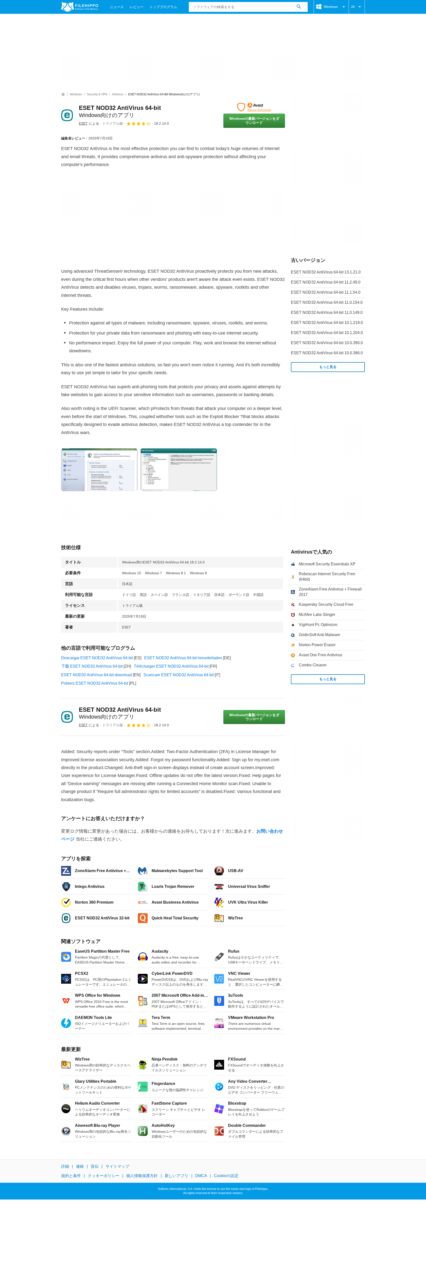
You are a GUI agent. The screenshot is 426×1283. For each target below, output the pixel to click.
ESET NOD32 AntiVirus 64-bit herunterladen (183, 658)
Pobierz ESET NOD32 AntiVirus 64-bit (94, 683)
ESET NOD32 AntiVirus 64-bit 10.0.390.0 (327, 343)
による (89, 123)
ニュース (117, 7)
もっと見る (328, 367)
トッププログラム (163, 7)
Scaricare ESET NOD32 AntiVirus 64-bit (178, 675)
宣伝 (95, 1166)
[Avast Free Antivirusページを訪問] (254, 107)
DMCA (201, 1176)
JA (353, 7)
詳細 (65, 1166)
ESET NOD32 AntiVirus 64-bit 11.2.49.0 (325, 282)
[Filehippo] (79, 7)
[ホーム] (63, 94)
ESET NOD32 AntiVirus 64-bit (120, 713)
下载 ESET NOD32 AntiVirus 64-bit (92, 666)
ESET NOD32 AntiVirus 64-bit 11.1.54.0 (325, 292)
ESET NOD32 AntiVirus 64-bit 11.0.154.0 (327, 302)
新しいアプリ (176, 1176)
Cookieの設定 (226, 1176)
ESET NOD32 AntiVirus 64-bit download (96, 675)
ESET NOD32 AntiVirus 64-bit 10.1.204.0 (327, 333)
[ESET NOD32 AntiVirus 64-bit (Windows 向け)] (67, 115)
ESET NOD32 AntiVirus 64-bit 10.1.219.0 (327, 323)
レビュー (136, 7)
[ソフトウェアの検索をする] (299, 7)
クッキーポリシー (103, 1176)
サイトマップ (117, 1166)
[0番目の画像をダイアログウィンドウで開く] (99, 469)
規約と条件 (71, 1176)
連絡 (80, 1166)
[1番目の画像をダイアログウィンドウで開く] (179, 469)
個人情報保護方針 (142, 1176)
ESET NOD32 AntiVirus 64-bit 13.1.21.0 (326, 272)
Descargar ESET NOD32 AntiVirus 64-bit (97, 658)
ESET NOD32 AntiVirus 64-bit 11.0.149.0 (327, 312)
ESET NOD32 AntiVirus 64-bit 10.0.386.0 (327, 353)
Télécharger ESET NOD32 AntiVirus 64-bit (171, 666)
